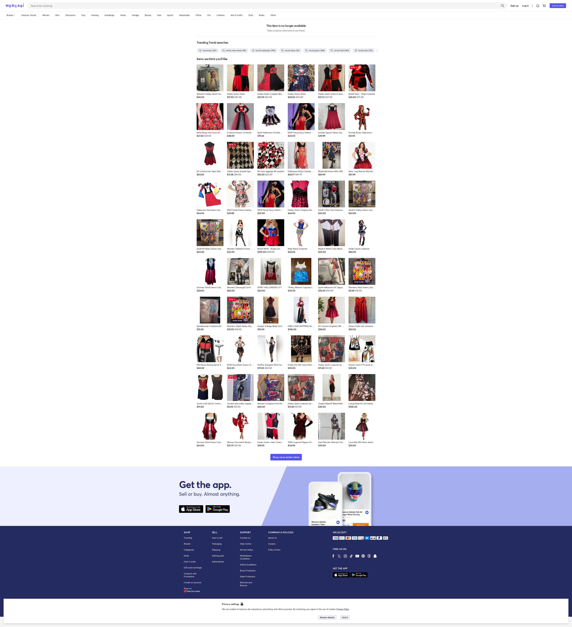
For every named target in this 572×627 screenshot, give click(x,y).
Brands (187, 543)
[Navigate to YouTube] (357, 556)
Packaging (217, 543)
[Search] (503, 6)
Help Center (245, 543)
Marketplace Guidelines (246, 557)
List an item (558, 5)
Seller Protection (247, 576)
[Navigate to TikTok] (351, 556)
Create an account (192, 582)
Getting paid (218, 555)
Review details (327, 617)
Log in (525, 5)
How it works (190, 561)
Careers (271, 543)
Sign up (514, 5)
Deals (186, 555)
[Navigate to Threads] (369, 556)
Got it (345, 617)
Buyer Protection (247, 570)
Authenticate (218, 561)
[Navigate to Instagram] (345, 556)
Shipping (216, 549)
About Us (272, 537)
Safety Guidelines (248, 564)
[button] (538, 6)
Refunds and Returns (246, 584)
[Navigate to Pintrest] (363, 556)
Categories (189, 549)
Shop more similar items (286, 457)
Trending (188, 537)
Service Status (246, 549)
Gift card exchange (193, 567)
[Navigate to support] (335, 538)
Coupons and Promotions (190, 575)
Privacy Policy (342, 609)
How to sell (217, 537)
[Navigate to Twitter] (339, 556)
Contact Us (245, 537)
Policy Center (274, 549)
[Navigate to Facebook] (333, 556)
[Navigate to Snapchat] (375, 556)
